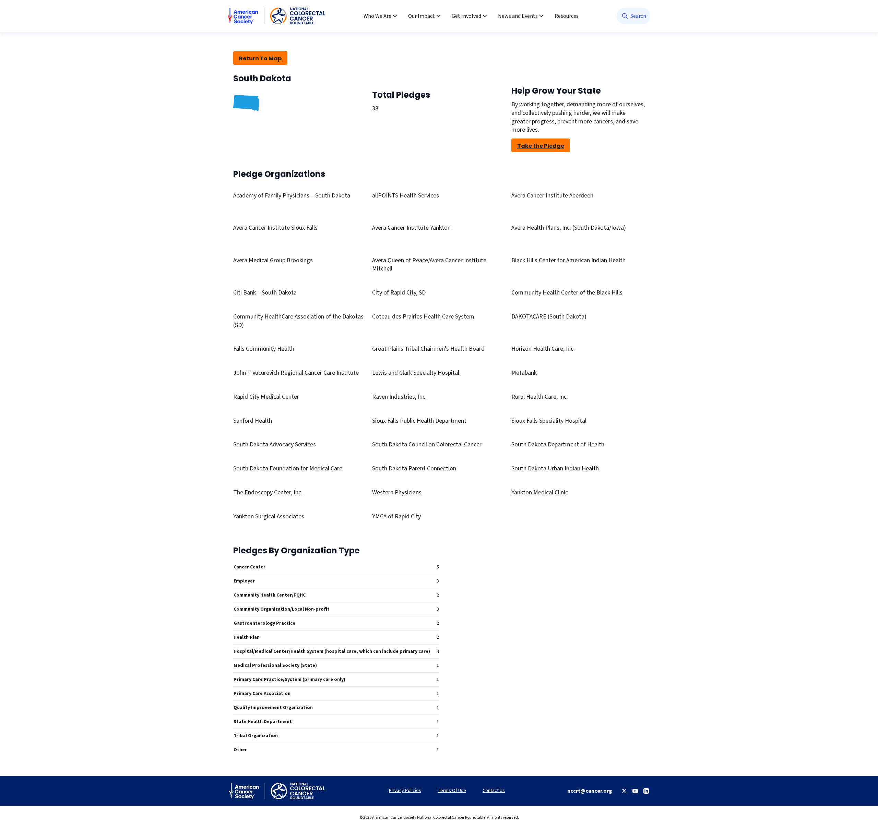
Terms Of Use (452, 791)
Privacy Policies (405, 791)
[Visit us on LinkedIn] (646, 791)
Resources (567, 16)
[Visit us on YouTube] (635, 791)
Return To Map (260, 58)
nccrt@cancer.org (589, 791)
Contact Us (494, 791)
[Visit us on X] (624, 791)
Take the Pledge (540, 146)
